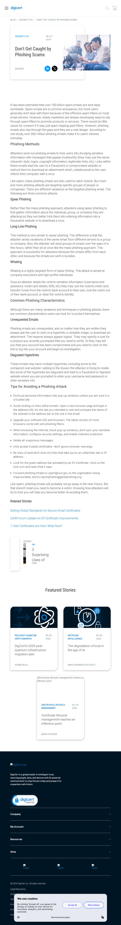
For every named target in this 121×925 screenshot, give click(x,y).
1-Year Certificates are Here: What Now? (36, 526)
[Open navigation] (6, 8)
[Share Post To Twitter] (54, 69)
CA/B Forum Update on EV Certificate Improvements (44, 518)
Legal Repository (18, 889)
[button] (24, 801)
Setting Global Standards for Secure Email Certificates (45, 510)
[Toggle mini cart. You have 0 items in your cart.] (114, 8)
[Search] (107, 8)
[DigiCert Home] (16, 8)
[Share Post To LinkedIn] (47, 69)
